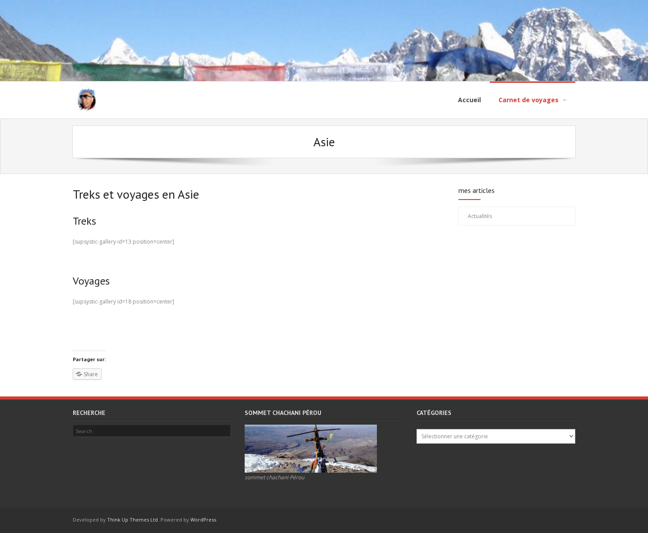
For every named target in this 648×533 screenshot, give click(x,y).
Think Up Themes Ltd (132, 519)
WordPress (203, 519)
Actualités (480, 216)
